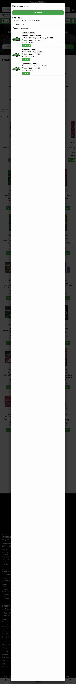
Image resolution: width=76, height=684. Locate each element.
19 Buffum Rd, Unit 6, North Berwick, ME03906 (37, 38)
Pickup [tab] (39, 13)
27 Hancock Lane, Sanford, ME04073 (34, 66)
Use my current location (22, 28)
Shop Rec (26, 59)
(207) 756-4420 (29, 42)
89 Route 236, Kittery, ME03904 (32, 52)
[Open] (62, 24)
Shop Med (26, 45)
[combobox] (36, 24)
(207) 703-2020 (29, 56)
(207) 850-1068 (29, 70)
